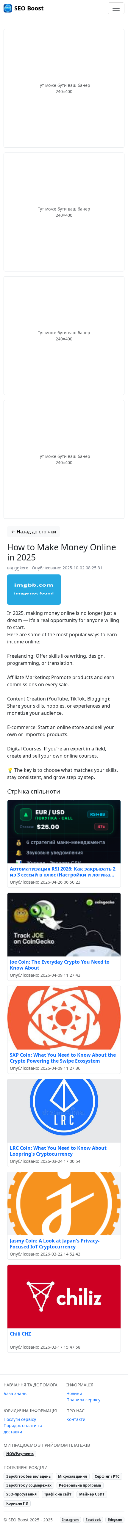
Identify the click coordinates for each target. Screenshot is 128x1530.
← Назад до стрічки (33, 531)
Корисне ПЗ (17, 1503)
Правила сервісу (83, 1399)
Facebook (93, 1520)
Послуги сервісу (20, 1419)
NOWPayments (20, 1453)
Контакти (75, 1419)
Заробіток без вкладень (28, 1476)
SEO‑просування (21, 1494)
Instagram (70, 1520)
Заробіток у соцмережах (28, 1485)
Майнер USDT (91, 1494)
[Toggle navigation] (116, 8)
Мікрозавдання (72, 1476)
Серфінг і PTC (107, 1476)
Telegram (115, 1520)
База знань (15, 1393)
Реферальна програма (80, 1485)
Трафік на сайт (57, 1494)
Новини (74, 1393)
